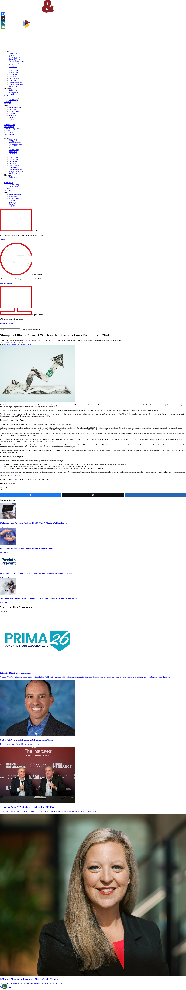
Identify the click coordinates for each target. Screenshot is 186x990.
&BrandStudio (14, 111)
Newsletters (13, 109)
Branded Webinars (15, 86)
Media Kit (12, 119)
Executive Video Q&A (16, 84)
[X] (3, 18)
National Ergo (13, 100)
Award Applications (15, 107)
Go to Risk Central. (6, 283)
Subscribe (12, 94)
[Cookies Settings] (4, 986)
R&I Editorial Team (9, 342)
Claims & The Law (15, 59)
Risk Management (15, 55)
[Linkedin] (3, 23)
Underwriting (26, 344)
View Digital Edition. (6, 323)
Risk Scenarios (14, 78)
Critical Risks (13, 53)
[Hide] (2, 31)
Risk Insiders (13, 65)
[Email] (3, 27)
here (16, 476)
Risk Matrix (13, 76)
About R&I (12, 115)
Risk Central (13, 74)
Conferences (8, 96)
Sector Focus (13, 67)
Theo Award (13, 80)
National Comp (14, 63)
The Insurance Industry (16, 57)
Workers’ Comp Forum (16, 61)
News (19, 344)
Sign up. (2, 239)
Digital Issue (13, 90)
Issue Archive (13, 92)
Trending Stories (10, 123)
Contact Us (12, 117)
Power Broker (13, 71)
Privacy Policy (14, 113)
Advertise (7, 102)
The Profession (9, 134)
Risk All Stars (13, 73)
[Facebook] (3, 14)
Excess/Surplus (10, 344)
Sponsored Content (15, 82)
